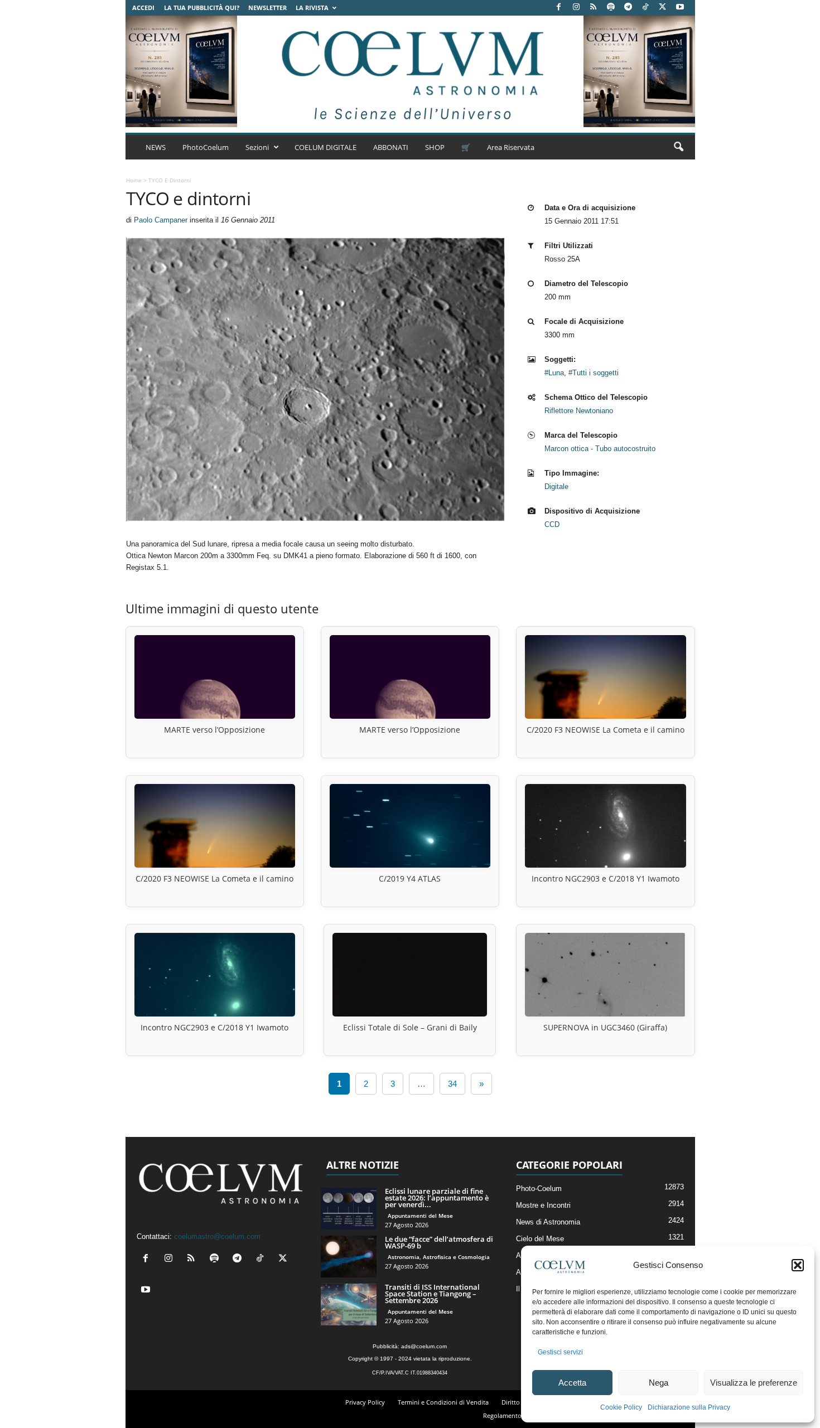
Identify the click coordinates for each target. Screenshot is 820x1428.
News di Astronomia (548, 1222)
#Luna (554, 373)
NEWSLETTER (267, 7)
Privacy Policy (365, 1402)
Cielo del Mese (540, 1239)
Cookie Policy (621, 1407)
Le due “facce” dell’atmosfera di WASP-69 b (439, 1242)
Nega (658, 1382)
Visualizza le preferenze (753, 1382)
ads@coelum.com (424, 1346)
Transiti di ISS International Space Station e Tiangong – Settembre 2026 (432, 1293)
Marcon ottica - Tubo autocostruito (599, 448)
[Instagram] (576, 7)
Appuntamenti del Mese (420, 1215)
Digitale (556, 486)
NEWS (156, 147)
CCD (551, 524)
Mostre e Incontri (543, 1205)
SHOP (435, 147)
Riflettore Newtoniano (578, 410)
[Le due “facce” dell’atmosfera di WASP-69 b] (349, 1256)
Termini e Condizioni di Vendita (443, 1402)
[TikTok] (645, 7)
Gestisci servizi (560, 1352)
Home (134, 180)
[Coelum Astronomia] (410, 71)
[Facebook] (559, 7)
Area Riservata (510, 147)
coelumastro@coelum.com (217, 1236)
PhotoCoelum (205, 147)
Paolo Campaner (160, 220)
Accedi (143, 7)
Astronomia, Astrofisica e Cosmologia (439, 1257)
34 (452, 1083)
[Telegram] (628, 7)
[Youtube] (680, 7)
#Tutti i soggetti (593, 373)
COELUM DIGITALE (325, 147)
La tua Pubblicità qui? (201, 7)
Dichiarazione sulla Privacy (689, 1407)
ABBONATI (390, 147)
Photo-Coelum (539, 1188)
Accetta (572, 1382)
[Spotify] (611, 7)
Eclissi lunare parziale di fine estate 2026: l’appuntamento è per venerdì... (437, 1197)
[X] (662, 7)
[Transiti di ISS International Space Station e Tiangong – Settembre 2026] (349, 1304)
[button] (797, 1265)
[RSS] (593, 7)
